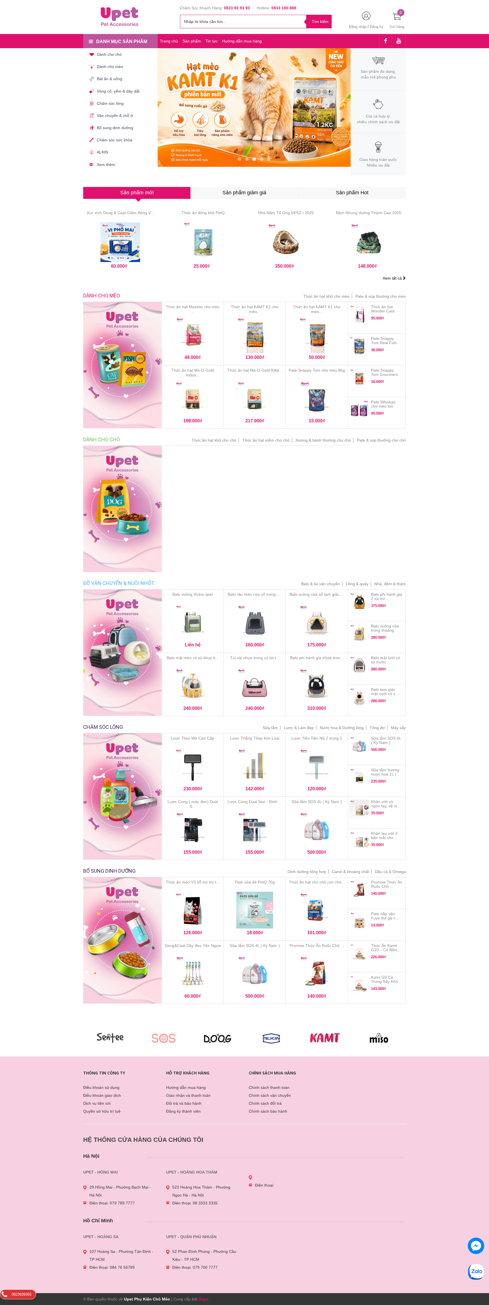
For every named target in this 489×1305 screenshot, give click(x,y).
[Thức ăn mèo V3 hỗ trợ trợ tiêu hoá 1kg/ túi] (192, 911)
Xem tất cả (393, 278)
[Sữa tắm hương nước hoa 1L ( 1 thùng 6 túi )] (359, 778)
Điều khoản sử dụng (101, 1087)
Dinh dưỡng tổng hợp (307, 871)
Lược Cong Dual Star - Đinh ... (255, 801)
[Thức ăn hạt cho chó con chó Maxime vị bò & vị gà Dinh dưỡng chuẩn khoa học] (316, 911)
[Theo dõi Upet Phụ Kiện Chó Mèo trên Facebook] (385, 41)
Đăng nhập (357, 27)
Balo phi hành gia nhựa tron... (316, 657)
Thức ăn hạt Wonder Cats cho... (382, 311)
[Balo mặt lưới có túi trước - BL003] (359, 666)
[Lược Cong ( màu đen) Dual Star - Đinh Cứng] (192, 830)
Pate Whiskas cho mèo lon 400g (383, 406)
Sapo (204, 1299)
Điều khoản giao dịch (102, 1095)
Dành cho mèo (101, 296)
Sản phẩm (192, 41)
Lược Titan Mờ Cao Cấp (192, 738)
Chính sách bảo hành (268, 1111)
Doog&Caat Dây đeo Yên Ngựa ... (193, 948)
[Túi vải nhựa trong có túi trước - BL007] (254, 686)
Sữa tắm (270, 727)
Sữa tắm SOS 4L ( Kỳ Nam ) (316, 801)
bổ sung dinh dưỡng (109, 871)
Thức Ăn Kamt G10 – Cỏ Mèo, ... (384, 949)
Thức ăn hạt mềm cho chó (265, 440)
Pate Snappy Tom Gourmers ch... (384, 374)
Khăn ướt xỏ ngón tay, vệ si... (385, 803)
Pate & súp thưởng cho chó (381, 440)
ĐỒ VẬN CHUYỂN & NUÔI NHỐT (118, 583)
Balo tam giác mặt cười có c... (385, 691)
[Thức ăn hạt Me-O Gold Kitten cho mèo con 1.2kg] (254, 399)
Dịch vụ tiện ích (97, 1103)
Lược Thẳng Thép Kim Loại (254, 738)
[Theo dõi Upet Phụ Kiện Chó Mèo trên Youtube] (398, 41)
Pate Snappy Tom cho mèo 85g (317, 370)
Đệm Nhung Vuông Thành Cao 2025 (368, 212)
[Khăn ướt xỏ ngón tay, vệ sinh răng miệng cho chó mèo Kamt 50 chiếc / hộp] (359, 809)
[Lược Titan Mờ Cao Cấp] (192, 767)
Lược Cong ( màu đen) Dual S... (193, 804)
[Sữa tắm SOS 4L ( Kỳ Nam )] (316, 830)
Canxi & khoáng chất (350, 871)
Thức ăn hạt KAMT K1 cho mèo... (254, 309)
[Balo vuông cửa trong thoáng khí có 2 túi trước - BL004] (359, 634)
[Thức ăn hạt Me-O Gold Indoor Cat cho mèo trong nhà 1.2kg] (192, 399)
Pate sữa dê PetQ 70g (255, 882)
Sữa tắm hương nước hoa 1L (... (385, 772)
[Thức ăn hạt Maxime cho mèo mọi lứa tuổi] (192, 336)
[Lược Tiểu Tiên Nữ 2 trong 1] (316, 767)
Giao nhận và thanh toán (188, 1095)
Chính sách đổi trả (265, 1103)
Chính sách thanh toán (269, 1087)
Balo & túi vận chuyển (320, 584)
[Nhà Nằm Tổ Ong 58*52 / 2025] (286, 242)
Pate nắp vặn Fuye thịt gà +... (385, 916)
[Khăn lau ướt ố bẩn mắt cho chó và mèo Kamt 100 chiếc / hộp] (359, 841)
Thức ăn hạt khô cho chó (214, 440)
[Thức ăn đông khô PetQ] (203, 242)
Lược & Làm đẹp (299, 727)
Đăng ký (376, 27)
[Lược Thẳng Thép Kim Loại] (254, 767)
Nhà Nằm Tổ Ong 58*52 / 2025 (286, 212)
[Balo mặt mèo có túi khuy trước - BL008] (192, 686)
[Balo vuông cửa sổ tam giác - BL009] (316, 623)
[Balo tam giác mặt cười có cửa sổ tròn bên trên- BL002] (359, 697)
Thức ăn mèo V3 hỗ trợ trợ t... (193, 882)
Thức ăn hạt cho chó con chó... (317, 882)
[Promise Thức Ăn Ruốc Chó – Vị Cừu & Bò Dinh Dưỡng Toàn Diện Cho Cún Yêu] (316, 974)
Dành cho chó (101, 439)
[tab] (136, 193)
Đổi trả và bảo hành (183, 1103)
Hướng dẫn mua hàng (242, 41)
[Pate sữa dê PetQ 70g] (254, 911)
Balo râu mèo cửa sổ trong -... (255, 594)
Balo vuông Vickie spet (192, 594)
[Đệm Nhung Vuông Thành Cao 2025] (369, 242)
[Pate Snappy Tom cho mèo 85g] (316, 399)
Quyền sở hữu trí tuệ (102, 1111)
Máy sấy (398, 727)
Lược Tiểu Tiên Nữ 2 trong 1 (316, 738)
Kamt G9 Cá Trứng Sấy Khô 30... (384, 981)
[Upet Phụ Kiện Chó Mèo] (120, 16)
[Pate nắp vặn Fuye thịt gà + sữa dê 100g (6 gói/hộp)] (359, 922)
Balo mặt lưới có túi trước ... (385, 659)
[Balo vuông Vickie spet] (192, 623)
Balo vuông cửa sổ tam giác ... (316, 594)
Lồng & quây (357, 584)
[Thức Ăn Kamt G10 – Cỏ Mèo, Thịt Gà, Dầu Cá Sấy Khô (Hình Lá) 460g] (359, 953)
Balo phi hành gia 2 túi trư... (386, 596)
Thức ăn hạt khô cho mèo (326, 296)
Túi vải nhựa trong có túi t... (254, 657)
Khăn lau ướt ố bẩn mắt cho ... (384, 835)
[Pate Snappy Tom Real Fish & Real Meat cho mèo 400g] (359, 346)
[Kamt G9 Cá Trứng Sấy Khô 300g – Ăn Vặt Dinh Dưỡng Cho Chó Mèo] (359, 985)
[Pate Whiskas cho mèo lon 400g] (359, 410)
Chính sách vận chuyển (270, 1095)
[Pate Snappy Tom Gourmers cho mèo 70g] (359, 378)
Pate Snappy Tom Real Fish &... (384, 342)
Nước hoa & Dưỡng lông (342, 727)
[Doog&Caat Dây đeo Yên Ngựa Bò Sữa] (192, 974)
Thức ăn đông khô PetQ (203, 212)
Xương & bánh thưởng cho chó (323, 440)
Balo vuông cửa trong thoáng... (385, 628)
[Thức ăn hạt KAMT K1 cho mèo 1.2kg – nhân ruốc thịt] (254, 336)
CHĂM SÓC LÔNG (103, 727)
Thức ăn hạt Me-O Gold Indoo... (192, 372)
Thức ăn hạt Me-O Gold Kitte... (254, 370)
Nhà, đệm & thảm (390, 584)
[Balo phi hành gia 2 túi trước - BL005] (359, 602)
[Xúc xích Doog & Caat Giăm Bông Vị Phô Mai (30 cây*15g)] (120, 242)
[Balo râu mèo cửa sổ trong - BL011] (254, 623)
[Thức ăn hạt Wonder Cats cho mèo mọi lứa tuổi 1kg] (359, 315)
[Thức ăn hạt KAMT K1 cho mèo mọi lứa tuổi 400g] (316, 336)
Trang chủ (169, 41)
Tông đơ (377, 727)
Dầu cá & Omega (390, 871)
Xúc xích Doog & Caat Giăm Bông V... (120, 212)
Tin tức (211, 41)
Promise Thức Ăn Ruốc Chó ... (316, 945)
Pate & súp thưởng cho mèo (380, 296)
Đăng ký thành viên (183, 1111)
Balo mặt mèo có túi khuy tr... (193, 657)
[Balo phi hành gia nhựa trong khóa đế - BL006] (316, 686)
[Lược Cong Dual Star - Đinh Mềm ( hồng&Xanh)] (254, 830)
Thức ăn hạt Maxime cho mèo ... (193, 309)
